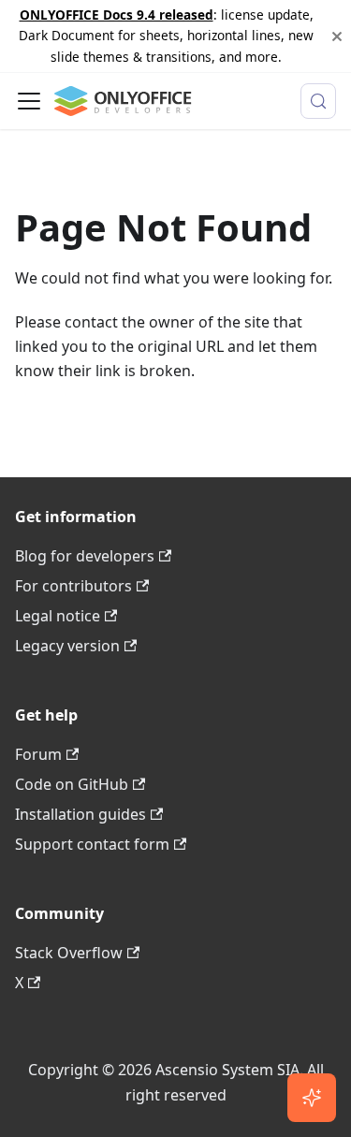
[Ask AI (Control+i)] (311, 1097)
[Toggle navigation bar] (29, 101)
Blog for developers (84, 556)
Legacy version (67, 645)
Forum (38, 754)
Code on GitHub (71, 784)
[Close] (337, 36)
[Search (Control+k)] (318, 101)
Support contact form (92, 844)
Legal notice (57, 615)
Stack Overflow (69, 952)
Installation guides (80, 814)
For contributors (73, 586)
